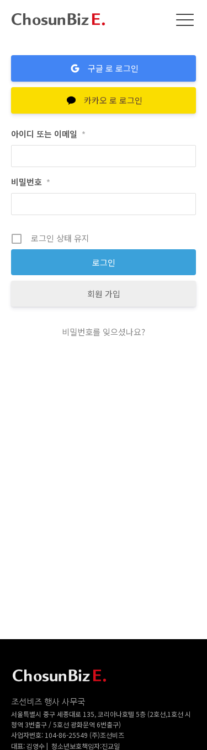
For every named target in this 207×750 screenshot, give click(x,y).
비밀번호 (30, 182)
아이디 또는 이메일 (48, 134)
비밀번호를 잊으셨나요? (103, 332)
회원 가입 (103, 293)
